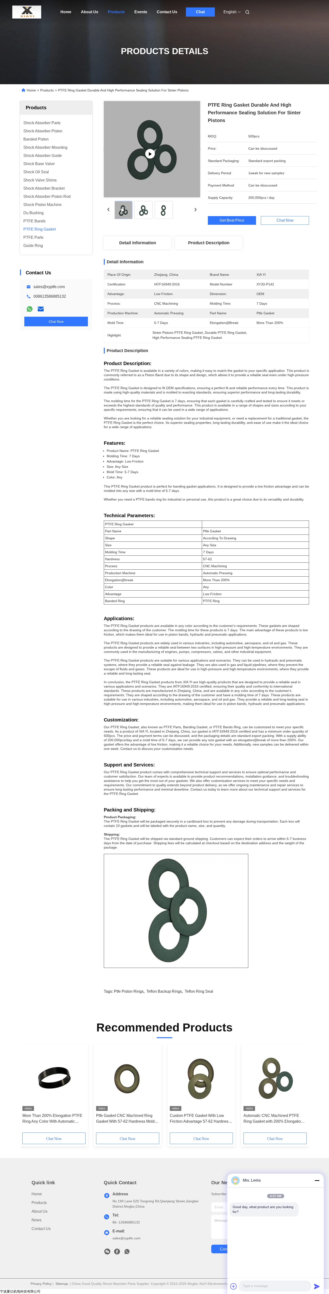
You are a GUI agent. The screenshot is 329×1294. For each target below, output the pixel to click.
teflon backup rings (164, 991)
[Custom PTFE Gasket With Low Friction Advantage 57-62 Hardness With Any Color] (201, 1078)
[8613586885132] (127, 1253)
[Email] (41, 309)
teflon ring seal (199, 991)
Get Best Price (232, 220)
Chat (200, 12)
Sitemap (61, 1284)
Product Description (209, 242)
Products (116, 12)
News (36, 1220)
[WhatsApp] (29, 309)
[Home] (26, 12)
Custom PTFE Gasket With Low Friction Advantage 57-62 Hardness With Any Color (200, 1119)
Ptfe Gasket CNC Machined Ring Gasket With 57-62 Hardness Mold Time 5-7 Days (125, 1119)
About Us (89, 12)
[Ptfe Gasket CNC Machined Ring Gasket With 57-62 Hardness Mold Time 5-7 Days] (127, 1078)
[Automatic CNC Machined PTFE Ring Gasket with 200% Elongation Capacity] (275, 1078)
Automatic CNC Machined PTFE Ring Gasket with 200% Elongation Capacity (273, 1119)
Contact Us (167, 12)
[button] (28, 1090)
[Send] (317, 1286)
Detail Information (137, 242)
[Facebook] (117, 1253)
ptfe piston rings (129, 991)
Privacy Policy (41, 1284)
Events (140, 12)
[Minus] (317, 1180)
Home (65, 12)
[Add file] (233, 1286)
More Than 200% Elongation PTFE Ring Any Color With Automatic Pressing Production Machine (52, 1119)
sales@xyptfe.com (49, 287)
